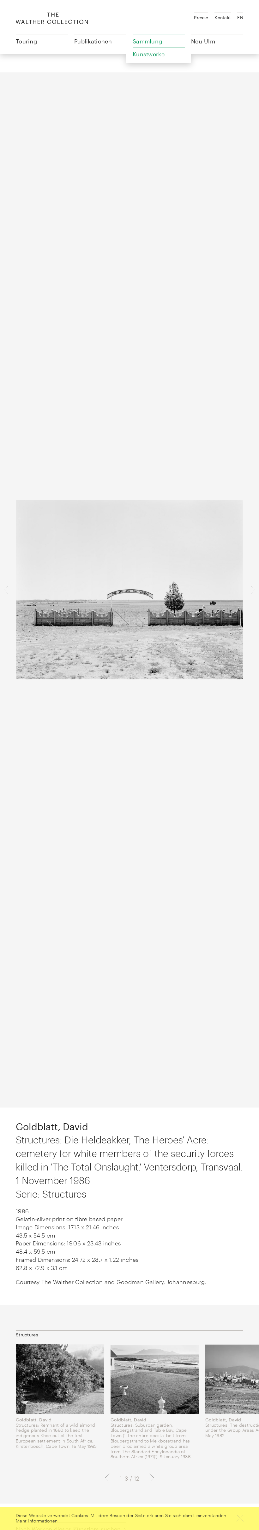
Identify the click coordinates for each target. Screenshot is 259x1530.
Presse (201, 17)
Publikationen (93, 41)
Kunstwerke (149, 54)
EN (240, 17)
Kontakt (222, 17)
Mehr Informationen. (37, 1520)
